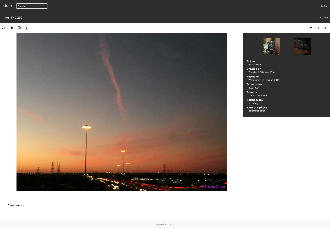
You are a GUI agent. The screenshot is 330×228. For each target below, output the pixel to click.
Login (324, 5)
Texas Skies (262, 95)
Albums (8, 6)
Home (6, 17)
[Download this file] (26, 28)
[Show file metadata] (19, 28)
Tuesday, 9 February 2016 (261, 72)
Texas (251, 95)
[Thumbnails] (311, 28)
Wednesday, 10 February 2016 (264, 79)
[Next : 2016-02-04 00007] (325, 28)
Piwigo (171, 223)
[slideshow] (12, 28)
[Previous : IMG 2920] (318, 28)
